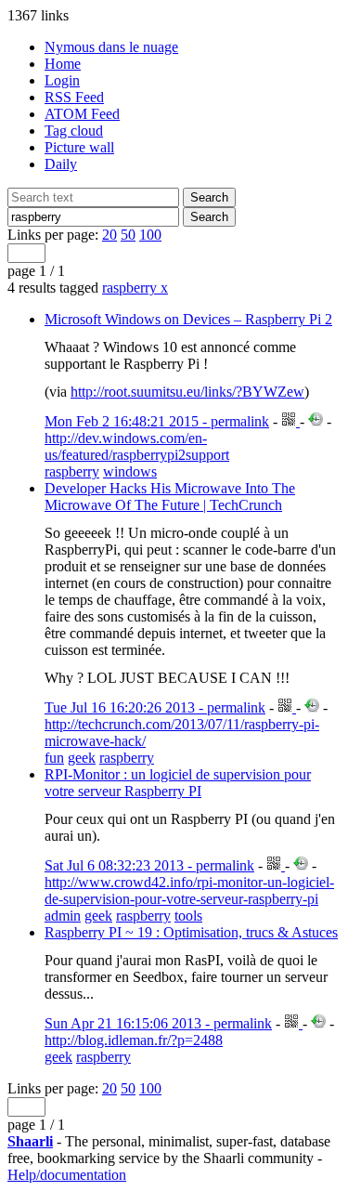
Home (63, 64)
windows (130, 471)
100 (150, 234)
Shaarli (30, 1141)
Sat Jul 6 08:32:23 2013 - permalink (149, 865)
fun (54, 758)
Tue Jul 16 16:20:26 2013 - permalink (155, 707)
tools (188, 915)
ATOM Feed (82, 114)
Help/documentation (66, 1175)
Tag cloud (74, 130)
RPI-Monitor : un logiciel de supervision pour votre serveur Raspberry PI (178, 782)
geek (82, 758)
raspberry (135, 287)
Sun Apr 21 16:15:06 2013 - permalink (158, 1023)
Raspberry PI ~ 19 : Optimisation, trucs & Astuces (191, 932)
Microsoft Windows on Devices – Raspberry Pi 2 (188, 319)
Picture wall (79, 147)
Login (62, 80)
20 (109, 234)
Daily (61, 164)
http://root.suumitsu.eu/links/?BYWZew (187, 391)
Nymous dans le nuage (111, 47)
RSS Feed (74, 97)
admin (63, 915)
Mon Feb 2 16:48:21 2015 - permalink (157, 421)
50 (128, 234)
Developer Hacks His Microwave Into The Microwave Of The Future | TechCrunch (170, 496)
